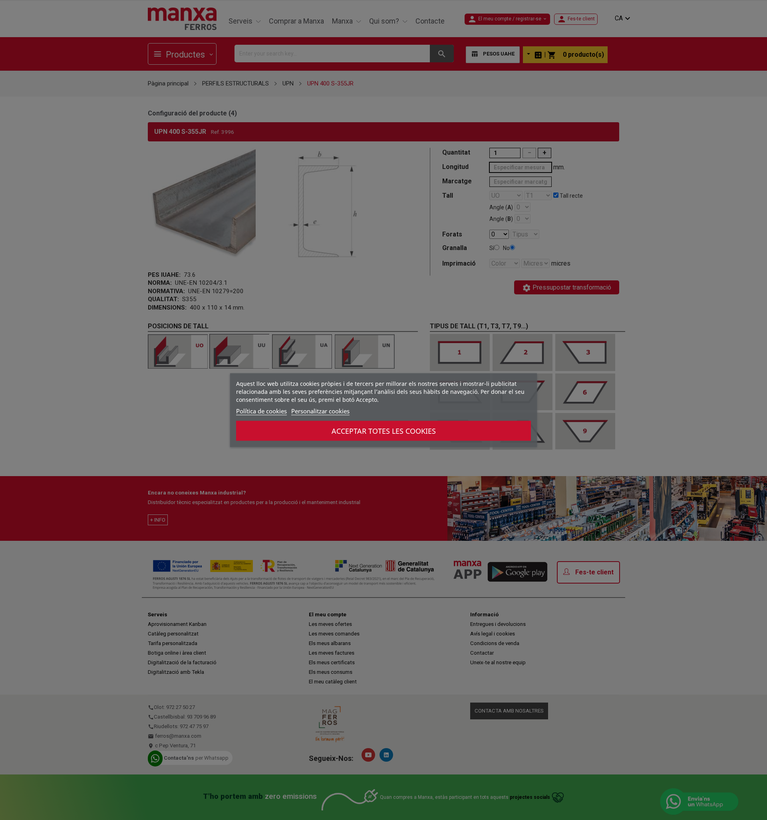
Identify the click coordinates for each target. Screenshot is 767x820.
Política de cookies (261, 411)
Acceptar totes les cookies (384, 430)
